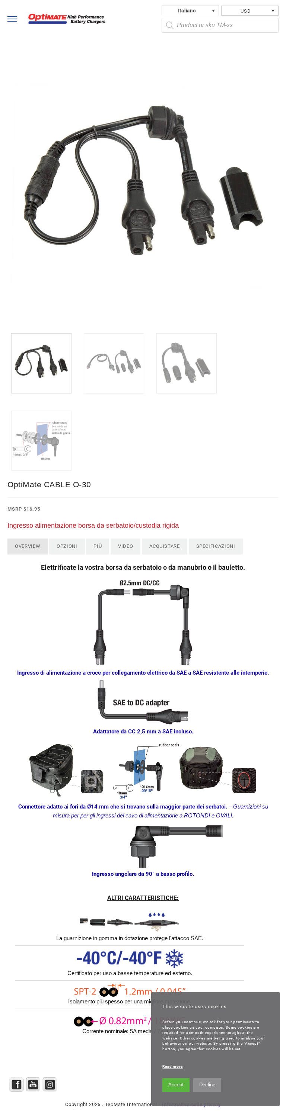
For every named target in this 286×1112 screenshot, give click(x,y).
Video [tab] (125, 546)
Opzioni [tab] (67, 546)
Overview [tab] (27, 546)
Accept (176, 1084)
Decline (207, 1084)
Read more (172, 1066)
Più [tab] (97, 546)
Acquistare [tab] (164, 546)
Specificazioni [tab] (215, 546)
